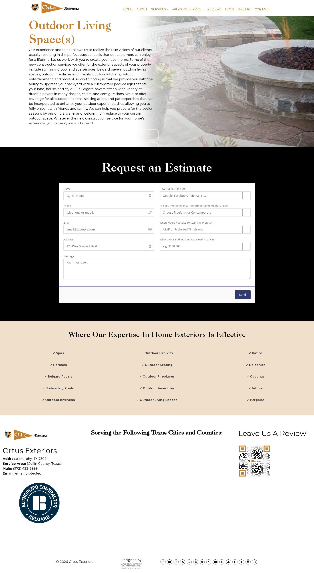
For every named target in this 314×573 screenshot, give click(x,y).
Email (66, 222)
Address (68, 239)
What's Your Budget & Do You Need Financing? (188, 239)
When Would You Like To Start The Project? (186, 222)
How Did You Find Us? (173, 189)
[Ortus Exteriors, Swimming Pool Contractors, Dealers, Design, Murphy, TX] (16, 535)
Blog (229, 9)
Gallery (244, 9)
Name (67, 189)
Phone (67, 206)
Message (68, 256)
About (142, 9)
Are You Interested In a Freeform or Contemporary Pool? (194, 206)
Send (242, 295)
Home (128, 9)
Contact (262, 9)
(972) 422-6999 (20, 469)
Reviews (214, 9)
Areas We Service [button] (187, 9)
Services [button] (158, 9)
